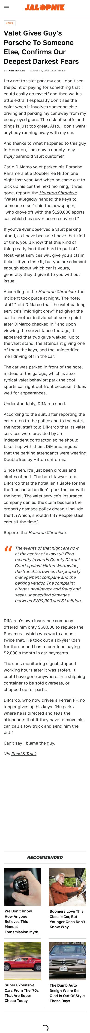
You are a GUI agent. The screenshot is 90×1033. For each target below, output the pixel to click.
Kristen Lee (17, 70)
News (9, 23)
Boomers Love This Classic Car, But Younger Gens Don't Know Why (67, 919)
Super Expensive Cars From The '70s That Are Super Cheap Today (22, 993)
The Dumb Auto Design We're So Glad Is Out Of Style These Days (67, 993)
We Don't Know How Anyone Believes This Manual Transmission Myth (21, 921)
